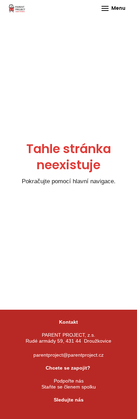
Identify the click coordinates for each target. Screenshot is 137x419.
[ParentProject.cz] (16, 8)
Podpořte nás (69, 381)
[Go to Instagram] (60, 413)
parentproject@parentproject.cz (68, 355)
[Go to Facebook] (42, 413)
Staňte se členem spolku (68, 387)
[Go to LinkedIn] (95, 413)
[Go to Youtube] (77, 413)
